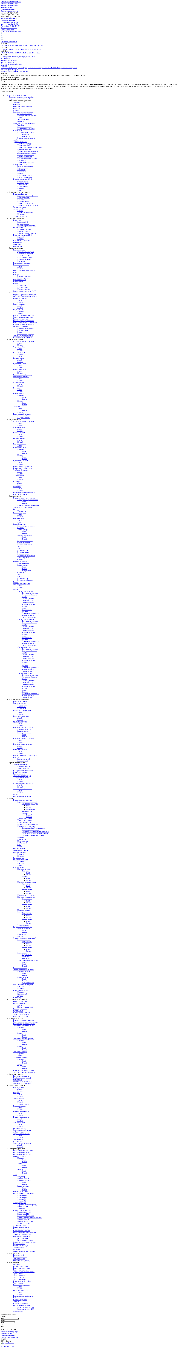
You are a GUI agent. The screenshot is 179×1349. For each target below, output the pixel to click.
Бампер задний (22, 761)
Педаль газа (21, 285)
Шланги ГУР (17, 274)
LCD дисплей (22, 843)
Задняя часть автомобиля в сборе (20, 99)
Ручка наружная (23, 554)
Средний (25, 962)
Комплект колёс (18, 1255)
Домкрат (16, 1301)
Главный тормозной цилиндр (23, 1020)
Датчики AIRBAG (19, 1156)
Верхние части (27, 884)
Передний (21, 311)
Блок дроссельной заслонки (27, 116)
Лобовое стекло (18, 1132)
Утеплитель (21, 511)
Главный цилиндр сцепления (23, 321)
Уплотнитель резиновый (26, 556)
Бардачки (25, 813)
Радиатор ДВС (22, 222)
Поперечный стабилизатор (22, 375)
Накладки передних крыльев (23, 738)
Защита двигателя (19, 703)
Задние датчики (23, 1186)
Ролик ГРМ (21, 170)
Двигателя (21, 1208)
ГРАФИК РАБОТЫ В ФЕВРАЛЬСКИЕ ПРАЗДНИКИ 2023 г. (22, 45)
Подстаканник (27, 811)
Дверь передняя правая (25, 619)
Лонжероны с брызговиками (27, 500)
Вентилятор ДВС (23, 231)
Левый (19, 267)
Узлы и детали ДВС (20, 164)
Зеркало (20, 546)
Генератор (16, 104)
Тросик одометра (19, 1275)
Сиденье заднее (18, 858)
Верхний (20, 237)
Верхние (20, 395)
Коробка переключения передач (24, 295)
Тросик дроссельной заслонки (23, 1272)
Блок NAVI (21, 847)
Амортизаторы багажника (22, 789)
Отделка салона (18, 867)
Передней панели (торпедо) (27, 1205)
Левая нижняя (22, 185)
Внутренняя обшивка (25, 541)
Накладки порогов (24, 733)
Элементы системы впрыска (23, 112)
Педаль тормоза (22, 287)
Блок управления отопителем (27, 824)
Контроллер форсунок (25, 1221)
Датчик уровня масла (24, 157)
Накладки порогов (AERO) (23, 727)
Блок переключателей (25, 254)
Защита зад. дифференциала (23, 336)
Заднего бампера (23, 731)
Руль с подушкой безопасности (24, 270)
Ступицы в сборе (19, 347)
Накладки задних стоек (25, 912)
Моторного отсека (23, 1206)
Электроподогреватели (9, 42)
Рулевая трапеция (19, 280)
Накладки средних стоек (26, 897)
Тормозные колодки (20, 1052)
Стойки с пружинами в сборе (23, 341)
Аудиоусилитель (19, 1247)
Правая (19, 345)
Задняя (19, 190)
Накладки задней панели (26, 895)
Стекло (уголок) (27, 671)
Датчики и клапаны (20, 142)
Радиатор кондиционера (21, 1012)
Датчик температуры (24, 144)
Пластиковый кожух (24, 257)
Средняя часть (22, 705)
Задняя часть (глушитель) (22, 1083)
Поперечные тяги (19, 369)
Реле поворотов (22, 1238)
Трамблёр (20, 125)
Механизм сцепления (20, 326)
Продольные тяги (19, 364)
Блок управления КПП (21, 1152)
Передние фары (18, 1087)
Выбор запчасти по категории (15, 95)
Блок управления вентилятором (24, 1232)
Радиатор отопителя (20, 1001)
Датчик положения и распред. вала (29, 147)
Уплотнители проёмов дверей (23, 970)
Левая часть (21, 707)
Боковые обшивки (23, 929)
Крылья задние (18, 518)
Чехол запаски (18, 1283)
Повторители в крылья (21, 1117)
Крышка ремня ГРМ (24, 177)
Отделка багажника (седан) (23, 927)
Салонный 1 (21, 1199)
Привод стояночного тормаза (23, 1070)
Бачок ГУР (17, 272)
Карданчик (21, 261)
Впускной (25, 134)
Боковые (20, 1169)
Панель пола (21, 934)
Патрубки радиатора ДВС (22, 235)
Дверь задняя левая (24, 647)
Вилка (19, 332)
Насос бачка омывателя (21, 1231)
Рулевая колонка (19, 250)
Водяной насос (22, 168)
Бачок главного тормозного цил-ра (25, 1022)
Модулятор (21, 1177)
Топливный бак (18, 209)
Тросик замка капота (20, 1279)
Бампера (16, 757)
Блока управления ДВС (25, 1309)
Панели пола (22, 953)
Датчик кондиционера (21, 1227)
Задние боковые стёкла (21, 1134)
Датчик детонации (24, 145)
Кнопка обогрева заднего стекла (33, 835)
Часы (19, 845)
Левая (19, 343)
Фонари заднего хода (24, 535)
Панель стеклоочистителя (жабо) (24, 755)
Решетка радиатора (20, 701)
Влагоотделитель (23, 198)
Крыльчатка (17, 246)
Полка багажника (23, 910)
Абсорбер (16, 1264)
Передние (25, 871)
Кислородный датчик (20, 1191)
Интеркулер (17, 130)
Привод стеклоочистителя (22, 1229)
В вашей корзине (9, 18)
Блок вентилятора (19, 1003)
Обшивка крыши (23, 925)
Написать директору (8, 9)
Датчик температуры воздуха (27, 205)
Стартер (16, 110)
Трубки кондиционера (21, 1014)
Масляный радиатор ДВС (26, 226)
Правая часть (22, 709)
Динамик (25, 612)
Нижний (20, 239)
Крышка (20, 211)
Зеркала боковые (19, 1122)
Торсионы (16, 406)
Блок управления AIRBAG (22, 1154)
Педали (16, 283)
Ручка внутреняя (23, 552)
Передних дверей (23, 971)
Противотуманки (19, 1106)
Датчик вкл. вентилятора (22, 1234)
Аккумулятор (18, 1311)
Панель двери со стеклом (26, 526)
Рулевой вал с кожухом (25, 252)
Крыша (15, 582)
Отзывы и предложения (9, 11)
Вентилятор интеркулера (26, 138)
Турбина (16, 140)
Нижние (20, 401)
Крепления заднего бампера (23, 1296)
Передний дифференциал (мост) (24, 315)
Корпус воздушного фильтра (27, 196)
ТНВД (19, 117)
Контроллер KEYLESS (25, 1216)
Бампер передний (23, 759)
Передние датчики (24, 1180)
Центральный (26, 571)
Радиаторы (17, 220)
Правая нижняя (22, 186)
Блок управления (23, 1223)
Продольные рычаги (20, 461)
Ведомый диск (22, 330)
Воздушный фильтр (20, 194)
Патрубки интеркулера (25, 132)
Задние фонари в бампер (22, 1143)
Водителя (20, 854)
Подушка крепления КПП (22, 337)
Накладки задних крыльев (22, 744)
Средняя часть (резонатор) (22, 1081)
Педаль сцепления (23, 289)
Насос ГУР (17, 108)
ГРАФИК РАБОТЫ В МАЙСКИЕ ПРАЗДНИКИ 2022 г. (20, 53)
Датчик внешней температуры (24, 1251)
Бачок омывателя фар (20, 1270)
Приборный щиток (24, 822)
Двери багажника (28, 983)
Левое (19, 515)
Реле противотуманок (25, 1240)
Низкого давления (23, 278)
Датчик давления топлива (26, 153)
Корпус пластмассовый (21, 1305)
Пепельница (21, 839)
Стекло (19, 559)
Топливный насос (19, 207)
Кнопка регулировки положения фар (35, 833)
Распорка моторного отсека (23, 770)
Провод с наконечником (25, 129)
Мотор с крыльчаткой (25, 1007)
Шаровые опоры (19, 393)
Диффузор (17, 244)
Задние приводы (19, 304)
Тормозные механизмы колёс (23, 1026)
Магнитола (21, 837)
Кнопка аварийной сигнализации (33, 828)
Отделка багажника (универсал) (24, 938)
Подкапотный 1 (23, 1195)
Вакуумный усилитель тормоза (24, 1024)
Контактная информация (9, 3)
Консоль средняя (19, 848)
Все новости (5, 58)
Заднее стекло (18, 1139)
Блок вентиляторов (24, 229)
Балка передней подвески (22, 414)
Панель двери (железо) (30, 593)
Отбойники (17, 487)
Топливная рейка (23, 119)
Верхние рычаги (19, 358)
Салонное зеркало (19, 1128)
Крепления (21, 576)
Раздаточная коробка (20, 319)
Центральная (30, 809)
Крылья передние (19, 513)
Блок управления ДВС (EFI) (23, 1150)
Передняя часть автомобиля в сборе (21, 97)
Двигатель (17, 102)
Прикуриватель (22, 841)
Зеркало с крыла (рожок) (22, 1130)
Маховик (20, 173)
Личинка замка (22, 550)
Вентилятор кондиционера (26, 233)
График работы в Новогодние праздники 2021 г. (18, 56)
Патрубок (20, 199)
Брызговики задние (20, 722)
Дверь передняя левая (25, 591)
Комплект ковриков (20, 968)
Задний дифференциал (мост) (23, 317)
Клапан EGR (22, 160)
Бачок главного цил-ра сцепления (25, 323)
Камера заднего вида (20, 1246)
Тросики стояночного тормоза (24, 1072)
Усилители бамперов (20, 764)
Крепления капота (19, 774)
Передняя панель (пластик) (27, 802)
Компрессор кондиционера (22, 106)
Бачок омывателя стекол (21, 1268)
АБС (15, 1175)
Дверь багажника (19, 524)
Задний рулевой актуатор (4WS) (24, 291)
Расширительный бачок (21, 240)
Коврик (20, 936)
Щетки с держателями (21, 1266)
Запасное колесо (19, 1259)
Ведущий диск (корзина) (26, 328)
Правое (20, 516)
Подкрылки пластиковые (22, 710)
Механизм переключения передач (25, 296)
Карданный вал (18, 309)
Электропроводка (23, 557)
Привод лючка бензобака (22, 1281)
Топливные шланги (20, 216)
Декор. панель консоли (21, 850)
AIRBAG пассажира (24, 820)
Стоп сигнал (17, 1141)
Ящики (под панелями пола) (27, 960)
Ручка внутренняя (28, 602)
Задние (19, 865)
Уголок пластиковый (29, 617)
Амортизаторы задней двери (23, 783)
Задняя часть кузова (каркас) (23, 507)
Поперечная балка (23, 416)
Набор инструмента (20, 1300)
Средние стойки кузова (21, 584)
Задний (20, 313)
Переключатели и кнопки (26, 826)
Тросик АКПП (18, 1274)
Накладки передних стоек (26, 882)
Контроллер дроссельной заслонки (29, 1218)
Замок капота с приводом (22, 776)
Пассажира (21, 856)
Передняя (20, 188)
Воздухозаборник (23, 201)
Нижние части (27, 889)
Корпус (20, 1005)
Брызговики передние (21, 716)
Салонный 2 (21, 1201)
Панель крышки (23, 563)
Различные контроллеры (22, 1210)
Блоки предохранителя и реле (23, 1193)
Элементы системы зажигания (24, 123)
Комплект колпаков (20, 1257)
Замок (19, 548)
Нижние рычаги (19, 352)
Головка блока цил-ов (25, 166)
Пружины (16, 388)
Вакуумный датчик (24, 149)
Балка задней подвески (21, 494)
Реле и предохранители (21, 1236)
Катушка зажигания (24, 127)
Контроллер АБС (23, 1178)
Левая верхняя (22, 181)
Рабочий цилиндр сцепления (23, 324)
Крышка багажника (20, 561)
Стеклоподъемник (28, 598)
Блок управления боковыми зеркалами (35, 832)
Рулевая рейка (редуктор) (22, 263)
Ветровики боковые (20, 750)
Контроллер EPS (23, 1214)
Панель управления (28, 604)
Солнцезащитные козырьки (23, 984)
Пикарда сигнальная (20, 1303)
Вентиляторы (18, 227)
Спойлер (20, 528)
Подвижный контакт (24, 259)
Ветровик (25, 606)
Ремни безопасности (20, 860)
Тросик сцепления (19, 1277)
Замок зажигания (23, 255)
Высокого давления (24, 276)
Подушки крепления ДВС (22, 179)
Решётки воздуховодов (30, 804)
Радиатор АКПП (23, 224)
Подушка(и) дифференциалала (24, 492)
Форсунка (20, 121)
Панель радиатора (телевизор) (28, 505)
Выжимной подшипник (25, 334)
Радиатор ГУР (18, 282)
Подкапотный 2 (23, 1197)
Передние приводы (20, 298)
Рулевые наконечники (21, 265)
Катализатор (17, 1080)
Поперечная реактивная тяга (23, 466)
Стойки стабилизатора (21, 377)
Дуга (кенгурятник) (20, 772)
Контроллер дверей (24, 1212)
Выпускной (26, 136)
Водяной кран (18, 1011)
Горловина (21, 214)
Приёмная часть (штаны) (22, 1078)
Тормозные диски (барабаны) (23, 1039)
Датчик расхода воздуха (25, 203)
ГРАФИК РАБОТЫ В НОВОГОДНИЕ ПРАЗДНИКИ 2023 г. (22, 49)
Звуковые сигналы (19, 1225)
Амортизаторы (18, 382)
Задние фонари (22, 530)
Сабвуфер (16, 1249)
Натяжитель (21, 171)
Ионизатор (17, 998)
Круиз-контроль (19, 1244)
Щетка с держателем (24, 544)
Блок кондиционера (20, 1009)
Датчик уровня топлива (25, 213)
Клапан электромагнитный (27, 158)
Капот (15, 509)
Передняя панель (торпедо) (22, 800)
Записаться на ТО (7, 7)
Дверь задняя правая (24, 673)
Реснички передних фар (21, 1285)
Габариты (16, 1093)
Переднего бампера (24, 729)
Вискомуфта (17, 242)
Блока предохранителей (25, 1307)
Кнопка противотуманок (30, 830)
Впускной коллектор (24, 114)
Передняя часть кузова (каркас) (24, 498)
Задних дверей (22, 977)
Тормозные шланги (20, 1057)
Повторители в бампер (21, 1111)
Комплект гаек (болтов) (21, 1260)
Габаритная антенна (20, 1298)
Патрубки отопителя (20, 1016)
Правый (20, 268)
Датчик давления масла (25, 155)
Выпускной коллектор (21, 1076)
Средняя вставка (23, 1104)
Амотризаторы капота (21, 778)
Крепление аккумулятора (22, 796)
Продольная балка (23, 418)
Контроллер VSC (23, 1219)
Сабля (15, 794)
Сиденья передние (19, 852)
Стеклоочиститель (23, 543)
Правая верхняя (22, 183)
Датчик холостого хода (25, 162)
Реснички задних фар (20, 1290)
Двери (15, 589)
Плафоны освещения (20, 990)
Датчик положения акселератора (24, 1242)
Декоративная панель (25, 819)
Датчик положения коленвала (27, 151)
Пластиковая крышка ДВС (26, 175)
